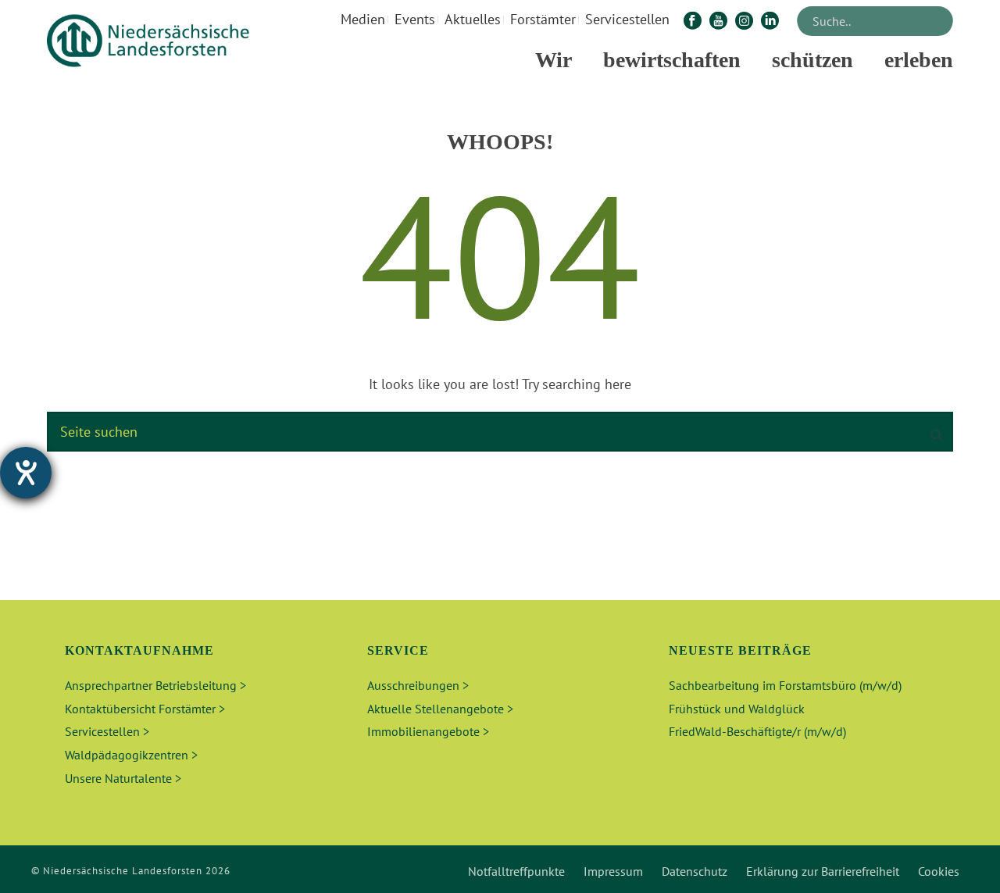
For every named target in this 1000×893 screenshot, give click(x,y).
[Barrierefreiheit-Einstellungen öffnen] (26, 472)
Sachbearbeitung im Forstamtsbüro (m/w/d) (785, 685)
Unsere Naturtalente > (123, 778)
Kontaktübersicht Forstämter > (145, 708)
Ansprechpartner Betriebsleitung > (155, 685)
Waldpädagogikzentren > (131, 755)
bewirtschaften (672, 60)
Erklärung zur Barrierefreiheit (822, 871)
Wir (553, 60)
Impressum (613, 871)
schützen (812, 60)
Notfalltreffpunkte (516, 871)
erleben (918, 60)
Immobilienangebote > (428, 731)
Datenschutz (694, 871)
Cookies (938, 871)
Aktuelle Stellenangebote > (440, 708)
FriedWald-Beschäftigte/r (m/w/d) (757, 731)
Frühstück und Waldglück (737, 709)
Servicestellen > (107, 731)
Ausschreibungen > (418, 685)
